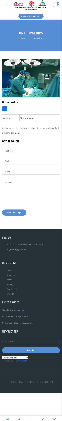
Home (22, 38)
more (23, 310)
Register (31, 350)
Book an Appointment (31, 16)
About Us (11, 275)
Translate (23, 360)
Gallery (10, 284)
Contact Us (12, 289)
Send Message (14, 212)
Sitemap (10, 293)
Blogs (9, 279)
